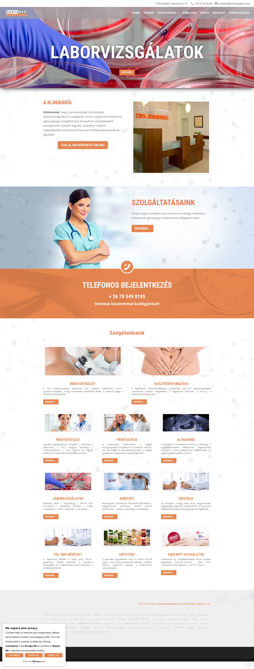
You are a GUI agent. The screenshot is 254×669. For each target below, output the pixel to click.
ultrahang (121, 619)
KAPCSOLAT (219, 13)
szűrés (156, 627)
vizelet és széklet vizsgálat (115, 628)
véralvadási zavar (77, 619)
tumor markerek (111, 614)
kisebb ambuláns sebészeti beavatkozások (90, 631)
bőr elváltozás (179, 623)
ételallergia (203, 614)
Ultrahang (186, 440)
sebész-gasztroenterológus (179, 615)
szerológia (146, 623)
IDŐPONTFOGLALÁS (239, 13)
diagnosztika (97, 628)
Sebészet (127, 498)
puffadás (85, 627)
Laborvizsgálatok (68, 498)
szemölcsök (49, 615)
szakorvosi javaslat (109, 623)
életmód (119, 623)
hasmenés (179, 627)
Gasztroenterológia (171, 384)
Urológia (185, 498)
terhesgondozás (203, 627)
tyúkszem (60, 615)
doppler (190, 627)
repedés (64, 619)
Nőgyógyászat (68, 440)
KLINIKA (136, 13)
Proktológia (127, 440)
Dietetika (127, 554)
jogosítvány (171, 619)
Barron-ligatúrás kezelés (157, 614)
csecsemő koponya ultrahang (139, 627)
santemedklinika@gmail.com (168, 603)
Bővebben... (142, 228)
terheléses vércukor (137, 615)
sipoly (161, 619)
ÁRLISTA (204, 13)
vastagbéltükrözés (71, 623)
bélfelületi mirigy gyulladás (89, 623)
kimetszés (55, 619)
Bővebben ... (51, 402)
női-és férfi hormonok (138, 619)
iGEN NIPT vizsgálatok (186, 554)
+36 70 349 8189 (146, 603)
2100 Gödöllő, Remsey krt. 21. (172, 3)
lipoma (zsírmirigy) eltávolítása (162, 623)
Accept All (53, 655)
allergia (193, 615)
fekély (46, 619)
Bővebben (127, 72)
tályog (89, 619)
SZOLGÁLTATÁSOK (166, 13)
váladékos (204, 623)
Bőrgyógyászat (83, 384)
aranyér (194, 619)
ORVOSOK (149, 13)
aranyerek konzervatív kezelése (78, 615)
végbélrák (109, 619)
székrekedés (98, 619)
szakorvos (98, 614)
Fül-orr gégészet (68, 554)
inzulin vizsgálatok (192, 623)
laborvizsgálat (184, 619)
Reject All (34, 655)
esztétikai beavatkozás (131, 623)
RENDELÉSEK (189, 13)
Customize (14, 655)
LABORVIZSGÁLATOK (127, 52)
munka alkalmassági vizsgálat (67, 628)
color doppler (125, 615)
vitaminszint (166, 628)
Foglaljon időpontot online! (83, 145)
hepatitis (154, 619)
